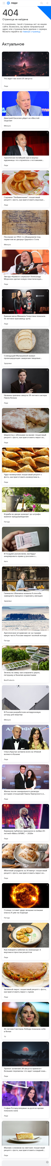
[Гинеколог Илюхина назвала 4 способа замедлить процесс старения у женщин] (25, 585)
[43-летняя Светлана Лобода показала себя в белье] (25, 1020)
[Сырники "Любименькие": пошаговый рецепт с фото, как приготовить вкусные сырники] (25, 189)
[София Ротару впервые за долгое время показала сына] (25, 1099)
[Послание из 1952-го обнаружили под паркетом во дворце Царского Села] (25, 228)
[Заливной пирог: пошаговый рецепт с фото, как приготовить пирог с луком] (25, 981)
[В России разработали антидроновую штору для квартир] (25, 703)
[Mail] (8, 3)
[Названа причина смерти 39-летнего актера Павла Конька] (25, 387)
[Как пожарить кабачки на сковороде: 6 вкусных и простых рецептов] (25, 941)
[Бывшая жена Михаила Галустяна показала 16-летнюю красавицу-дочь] (25, 307)
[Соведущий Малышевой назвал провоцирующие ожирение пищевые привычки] (25, 347)
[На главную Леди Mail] (13, 3)
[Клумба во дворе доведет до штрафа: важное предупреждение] (25, 505)
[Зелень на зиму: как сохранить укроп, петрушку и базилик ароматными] (25, 664)
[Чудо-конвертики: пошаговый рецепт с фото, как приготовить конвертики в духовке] (25, 466)
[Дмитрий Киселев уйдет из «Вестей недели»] (25, 109)
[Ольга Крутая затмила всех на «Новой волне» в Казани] (25, 743)
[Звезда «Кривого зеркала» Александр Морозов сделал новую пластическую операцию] (25, 268)
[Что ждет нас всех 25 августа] (25, 70)
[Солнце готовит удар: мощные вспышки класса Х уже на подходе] (25, 901)
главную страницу (31, 31)
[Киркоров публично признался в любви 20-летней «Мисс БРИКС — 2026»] (25, 822)
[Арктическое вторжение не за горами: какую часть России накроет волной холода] (25, 624)
